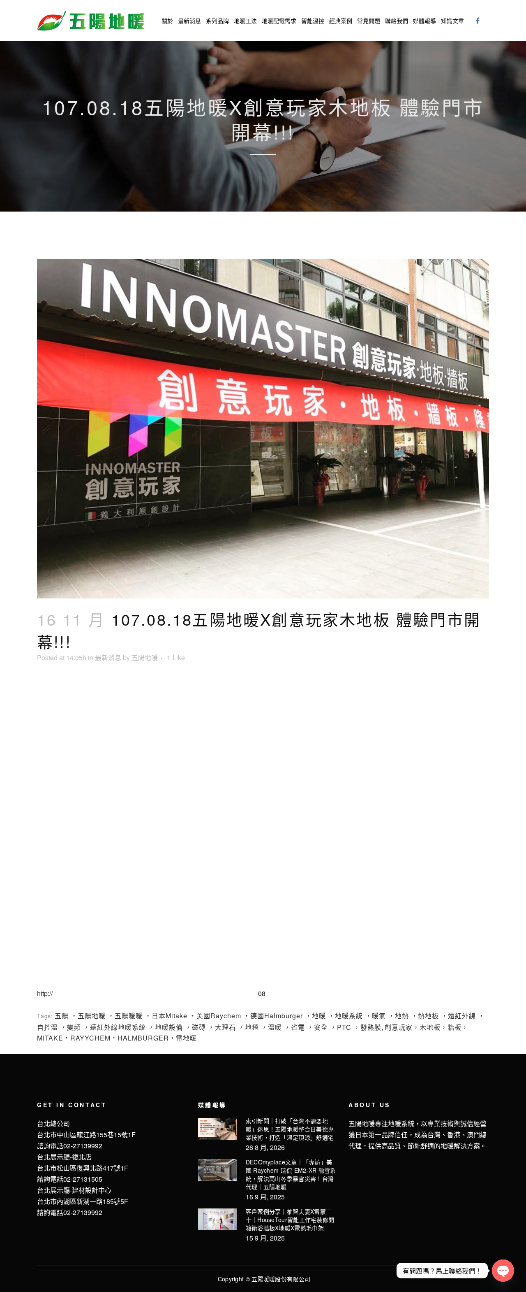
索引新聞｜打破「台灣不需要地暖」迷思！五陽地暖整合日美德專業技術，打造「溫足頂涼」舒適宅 (290, 1129)
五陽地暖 (145, 657)
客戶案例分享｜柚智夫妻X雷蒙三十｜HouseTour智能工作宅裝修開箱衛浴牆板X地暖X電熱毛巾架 (290, 1219)
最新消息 (108, 657)
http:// (45, 993)
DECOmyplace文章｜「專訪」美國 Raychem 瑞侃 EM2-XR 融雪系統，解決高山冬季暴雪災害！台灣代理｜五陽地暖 (291, 1174)
